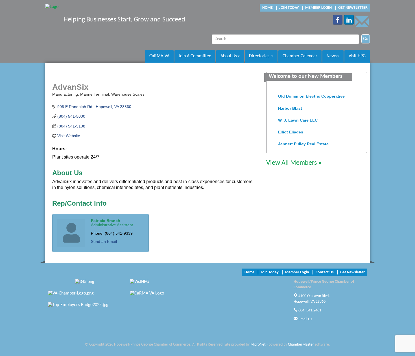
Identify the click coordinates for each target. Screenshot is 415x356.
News (332, 56)
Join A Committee (195, 56)
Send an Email (104, 241)
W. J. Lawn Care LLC (298, 118)
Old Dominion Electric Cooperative (311, 94)
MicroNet (258, 344)
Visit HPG (357, 56)
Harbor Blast (290, 106)
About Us (228, 56)
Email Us (305, 319)
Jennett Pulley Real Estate (303, 141)
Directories (259, 56)
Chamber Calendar (300, 56)
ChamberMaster (301, 344)
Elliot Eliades (290, 130)
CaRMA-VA (159, 56)
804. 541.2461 (309, 310)
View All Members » (294, 163)
